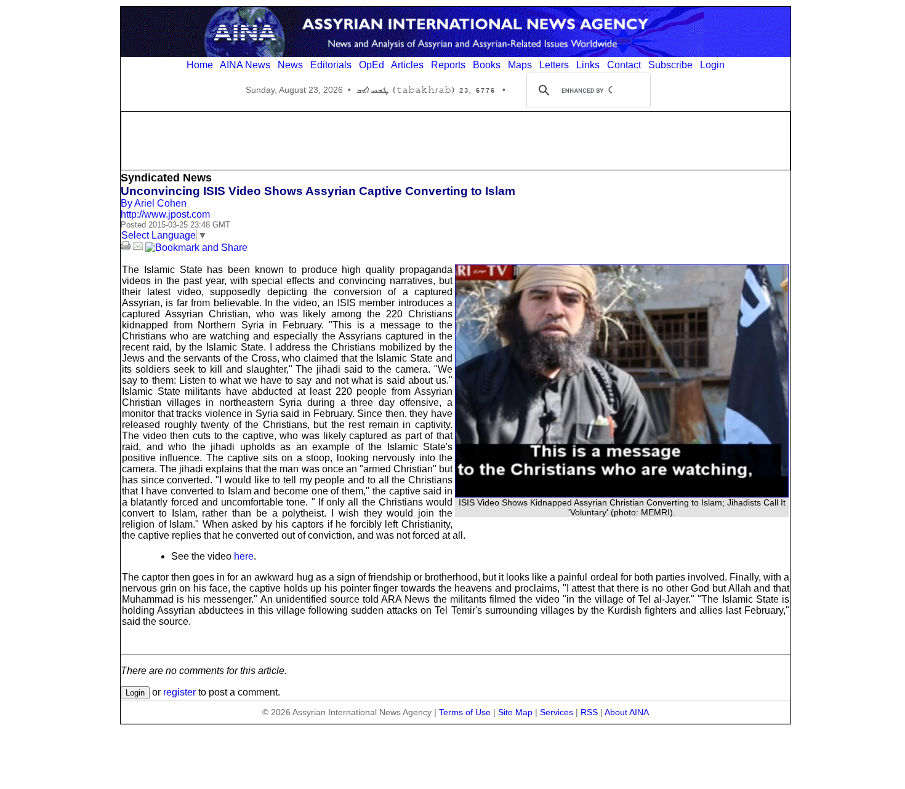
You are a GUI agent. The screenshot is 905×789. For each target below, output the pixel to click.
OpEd (371, 65)
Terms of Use (465, 712)
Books (487, 65)
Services (556, 712)
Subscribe (670, 65)
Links (588, 65)
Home (200, 65)
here (244, 556)
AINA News (245, 65)
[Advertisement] (455, 139)
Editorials (331, 65)
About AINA (627, 712)
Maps (520, 65)
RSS (589, 712)
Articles (407, 65)
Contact (624, 65)
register (179, 692)
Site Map (515, 712)
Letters (554, 65)
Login (712, 65)
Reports (448, 65)
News (290, 65)
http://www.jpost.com (165, 214)
